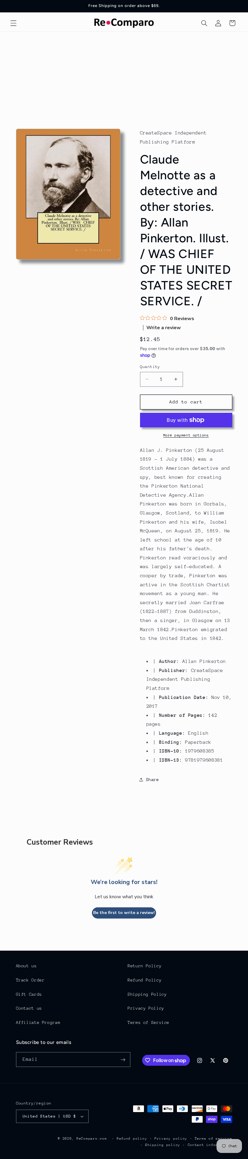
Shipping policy (162, 1145)
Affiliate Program (38, 1022)
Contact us (29, 1008)
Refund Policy (145, 980)
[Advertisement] (124, 77)
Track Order (30, 980)
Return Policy (145, 965)
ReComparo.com (92, 1139)
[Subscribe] (123, 1059)
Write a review (163, 327)
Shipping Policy (147, 994)
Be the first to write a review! (124, 913)
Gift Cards (29, 994)
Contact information (210, 1145)
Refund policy (132, 1139)
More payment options (186, 435)
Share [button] (152, 779)
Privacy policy (171, 1139)
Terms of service (213, 1139)
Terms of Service (148, 1022)
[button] (13, 23)
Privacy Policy (146, 1008)
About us (26, 965)
